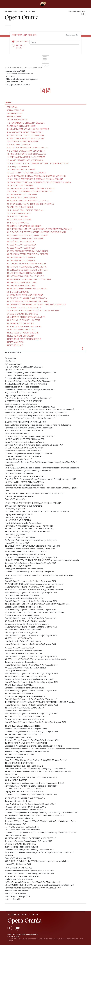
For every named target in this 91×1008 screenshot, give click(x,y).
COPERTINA (12, 107)
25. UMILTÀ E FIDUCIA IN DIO (20, 207)
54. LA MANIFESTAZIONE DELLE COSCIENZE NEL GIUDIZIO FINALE (36, 304)
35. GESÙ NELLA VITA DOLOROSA (21, 244)
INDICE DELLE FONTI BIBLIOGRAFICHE (24, 339)
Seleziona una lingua (76, 11)
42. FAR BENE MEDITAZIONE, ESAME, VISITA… (27, 266)
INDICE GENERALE (15, 345)
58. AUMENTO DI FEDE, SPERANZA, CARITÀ (26, 317)
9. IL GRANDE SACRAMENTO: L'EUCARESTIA (26, 151)
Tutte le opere (20, 46)
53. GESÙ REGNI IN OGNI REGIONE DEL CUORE (27, 301)
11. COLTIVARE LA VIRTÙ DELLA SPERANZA (26, 157)
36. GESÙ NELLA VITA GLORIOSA (21, 248)
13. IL (18, 166)
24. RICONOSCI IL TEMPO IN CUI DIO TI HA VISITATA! (30, 204)
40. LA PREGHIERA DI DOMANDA (21, 260)
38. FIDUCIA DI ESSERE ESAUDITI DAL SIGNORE (27, 254)
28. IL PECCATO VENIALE (17, 216)
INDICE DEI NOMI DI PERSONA (20, 336)
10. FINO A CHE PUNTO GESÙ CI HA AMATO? (26, 154)
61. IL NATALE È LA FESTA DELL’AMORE (24, 326)
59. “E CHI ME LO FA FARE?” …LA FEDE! (23, 320)
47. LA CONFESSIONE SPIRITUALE (21, 282)
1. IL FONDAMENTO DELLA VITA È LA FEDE (26, 123)
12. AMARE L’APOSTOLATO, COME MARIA (25, 160)
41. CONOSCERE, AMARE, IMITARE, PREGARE (26, 263)
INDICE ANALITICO (15, 342)
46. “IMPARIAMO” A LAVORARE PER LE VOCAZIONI (29, 279)
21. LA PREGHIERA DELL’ (22, 194)
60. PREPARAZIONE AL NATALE (20, 323)
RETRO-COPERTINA (15, 110)
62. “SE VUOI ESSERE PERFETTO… (21, 329)
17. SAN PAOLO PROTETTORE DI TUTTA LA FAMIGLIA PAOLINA (35, 179)
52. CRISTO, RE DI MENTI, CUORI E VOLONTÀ (27, 298)
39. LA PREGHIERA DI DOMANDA (21, 257)
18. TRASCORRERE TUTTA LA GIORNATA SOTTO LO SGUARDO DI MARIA (39, 182)
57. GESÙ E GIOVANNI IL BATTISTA (22, 314)
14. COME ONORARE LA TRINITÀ (21, 169)
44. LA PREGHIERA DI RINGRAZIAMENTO (25, 273)
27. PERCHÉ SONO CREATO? (19, 213)
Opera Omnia (22, 17)
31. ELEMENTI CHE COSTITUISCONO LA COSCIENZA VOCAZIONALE (36, 232)
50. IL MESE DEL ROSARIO (18, 292)
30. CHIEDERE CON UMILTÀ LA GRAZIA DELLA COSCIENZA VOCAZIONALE (39, 229)
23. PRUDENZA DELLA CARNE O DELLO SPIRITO (28, 200)
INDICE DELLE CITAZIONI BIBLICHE (22, 332)
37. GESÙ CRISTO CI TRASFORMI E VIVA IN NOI (27, 251)
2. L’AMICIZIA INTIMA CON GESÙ (21, 126)
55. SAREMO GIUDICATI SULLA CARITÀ (24, 307)
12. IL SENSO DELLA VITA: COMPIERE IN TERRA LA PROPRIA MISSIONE (38, 163)
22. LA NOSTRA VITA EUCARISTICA (22, 197)
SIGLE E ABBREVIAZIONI (17, 119)
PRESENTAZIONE (14, 113)
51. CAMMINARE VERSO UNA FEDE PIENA (25, 295)
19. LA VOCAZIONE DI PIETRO (20, 185)
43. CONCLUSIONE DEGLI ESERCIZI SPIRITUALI (27, 270)
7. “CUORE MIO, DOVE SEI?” (19, 144)
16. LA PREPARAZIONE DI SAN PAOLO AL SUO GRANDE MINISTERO (36, 176)
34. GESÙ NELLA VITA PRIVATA (20, 241)
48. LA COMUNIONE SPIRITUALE (21, 285)
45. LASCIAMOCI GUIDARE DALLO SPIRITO (25, 276)
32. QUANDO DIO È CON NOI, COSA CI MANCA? (27, 235)
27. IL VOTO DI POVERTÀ (18, 222)
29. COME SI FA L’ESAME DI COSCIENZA (24, 226)
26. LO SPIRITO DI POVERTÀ (19, 219)
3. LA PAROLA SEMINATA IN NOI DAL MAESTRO (28, 129)
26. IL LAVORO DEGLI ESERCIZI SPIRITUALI (25, 210)
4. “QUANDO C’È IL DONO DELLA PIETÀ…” (25, 132)
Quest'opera (21, 41)
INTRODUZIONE (14, 116)
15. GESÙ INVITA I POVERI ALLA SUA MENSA (26, 172)
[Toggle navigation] (49, 4)
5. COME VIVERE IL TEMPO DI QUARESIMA (25, 135)
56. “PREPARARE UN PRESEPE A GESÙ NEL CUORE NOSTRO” (33, 310)
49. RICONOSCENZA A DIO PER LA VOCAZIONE (27, 288)
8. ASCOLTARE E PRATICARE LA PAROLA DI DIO (27, 147)
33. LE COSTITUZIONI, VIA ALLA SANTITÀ (25, 238)
